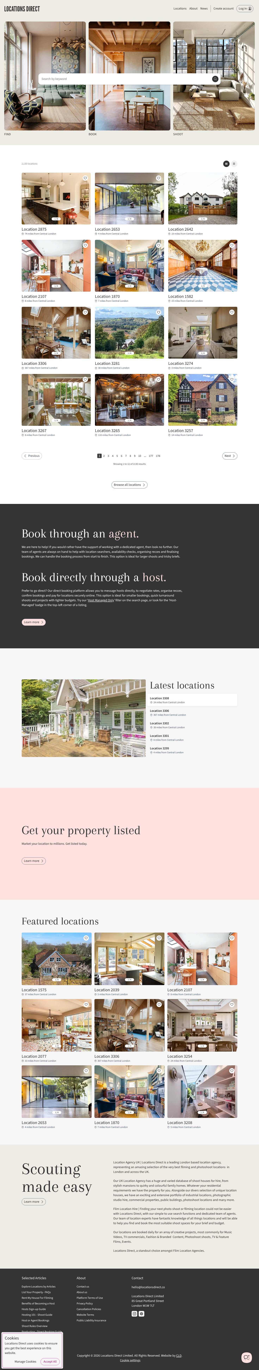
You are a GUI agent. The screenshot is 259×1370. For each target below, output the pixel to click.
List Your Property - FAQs (36, 1292)
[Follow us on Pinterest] (141, 1314)
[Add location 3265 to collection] (158, 379)
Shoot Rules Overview (35, 1326)
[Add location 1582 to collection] (232, 245)
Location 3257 (180, 431)
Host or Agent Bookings (35, 1320)
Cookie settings (130, 1360)
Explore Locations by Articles (39, 1287)
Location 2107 (34, 296)
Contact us (83, 1287)
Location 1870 (107, 296)
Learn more (31, 622)
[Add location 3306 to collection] (85, 312)
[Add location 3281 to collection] (158, 312)
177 (151, 456)
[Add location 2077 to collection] (86, 1004)
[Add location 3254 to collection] (232, 1004)
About (193, 8)
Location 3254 (179, 1056)
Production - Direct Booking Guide (42, 1332)
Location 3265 (107, 431)
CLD (178, 1355)
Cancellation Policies (89, 1309)
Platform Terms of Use (90, 1298)
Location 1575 (34, 990)
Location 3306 (34, 363)
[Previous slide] (27, 219)
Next (228, 456)
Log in (243, 8)
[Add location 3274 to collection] (232, 312)
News (204, 8)
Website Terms (85, 1315)
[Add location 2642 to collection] (232, 178)
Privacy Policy (85, 1303)
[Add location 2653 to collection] (158, 178)
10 (139, 456)
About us (82, 1292)
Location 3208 (179, 1123)
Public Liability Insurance (91, 1320)
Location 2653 (107, 229)
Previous (34, 456)
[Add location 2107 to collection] (85, 245)
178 (158, 456)
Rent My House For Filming (37, 1298)
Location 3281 (107, 363)
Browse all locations (127, 485)
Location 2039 (106, 990)
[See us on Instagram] (134, 1314)
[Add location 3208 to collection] (232, 1070)
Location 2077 (34, 1056)
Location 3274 (180, 363)
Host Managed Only (101, 600)
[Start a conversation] (246, 1357)
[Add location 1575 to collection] (86, 938)
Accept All (50, 1361)
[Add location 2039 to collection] (159, 938)
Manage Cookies (25, 1361)
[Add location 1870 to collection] (158, 245)
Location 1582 (180, 296)
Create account (224, 8)
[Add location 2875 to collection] (85, 178)
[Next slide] (85, 219)
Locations (180, 8)
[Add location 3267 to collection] (85, 379)
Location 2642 (180, 229)
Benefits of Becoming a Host (38, 1303)
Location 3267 (34, 431)
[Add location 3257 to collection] (232, 379)
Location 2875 (34, 229)
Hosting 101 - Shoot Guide (37, 1315)
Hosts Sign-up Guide (34, 1309)
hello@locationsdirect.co (148, 1287)
